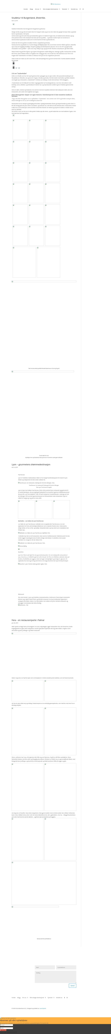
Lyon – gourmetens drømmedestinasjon (31, 464)
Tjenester (64, 9)
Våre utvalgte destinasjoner (50, 9)
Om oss (37, 9)
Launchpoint (42, 1008)
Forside (26, 9)
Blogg (31, 9)
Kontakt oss (74, 9)
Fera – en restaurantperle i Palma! (28, 620)
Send (72, 986)
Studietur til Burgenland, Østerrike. (29, 17)
